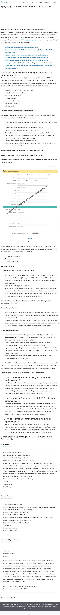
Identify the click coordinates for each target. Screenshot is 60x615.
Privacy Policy (52, 606)
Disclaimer (26, 608)
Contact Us (33, 608)
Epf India (25, 2)
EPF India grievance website (30, 40)
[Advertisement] (30, 18)
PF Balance (39, 2)
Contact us (55, 2)
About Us (47, 2)
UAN (32, 2)
